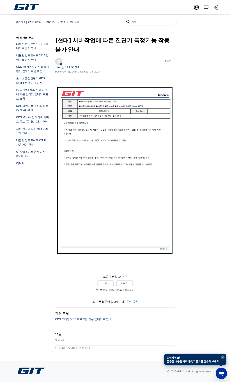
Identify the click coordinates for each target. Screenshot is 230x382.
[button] (215, 7)
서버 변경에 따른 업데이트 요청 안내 (32, 131)
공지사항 (74, 22)
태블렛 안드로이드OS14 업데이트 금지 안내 (32, 46)
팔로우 (168, 60)
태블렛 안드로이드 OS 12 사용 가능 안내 (31, 142)
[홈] (26, 7)
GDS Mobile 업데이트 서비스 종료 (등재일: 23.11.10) (32, 119)
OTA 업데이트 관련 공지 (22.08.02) (30, 154)
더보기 (20, 163)
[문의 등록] (206, 7)
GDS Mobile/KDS (55, 22)
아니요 (124, 283)
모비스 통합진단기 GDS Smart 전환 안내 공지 (30, 80)
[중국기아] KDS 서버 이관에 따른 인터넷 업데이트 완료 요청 (32, 94)
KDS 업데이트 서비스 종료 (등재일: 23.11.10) (32, 108)
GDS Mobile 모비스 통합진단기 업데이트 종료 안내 (32, 69)
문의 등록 (132, 301)
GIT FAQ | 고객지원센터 (29, 22)
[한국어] (196, 7)
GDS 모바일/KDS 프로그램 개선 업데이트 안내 (83, 319)
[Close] (223, 358)
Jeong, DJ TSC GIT (67, 67)
